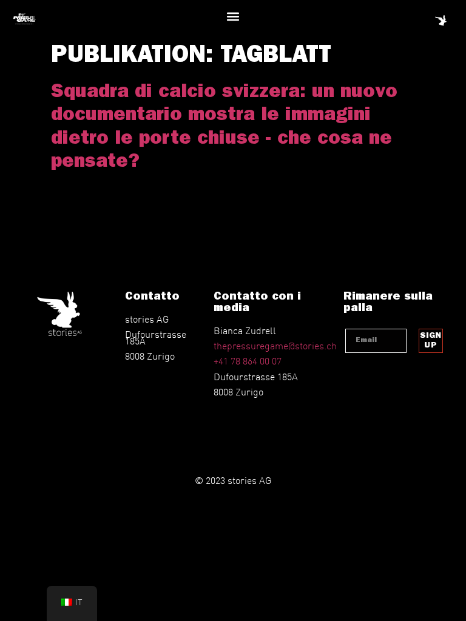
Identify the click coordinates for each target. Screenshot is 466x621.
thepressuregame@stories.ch (275, 345)
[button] (233, 16)
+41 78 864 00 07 (248, 360)
